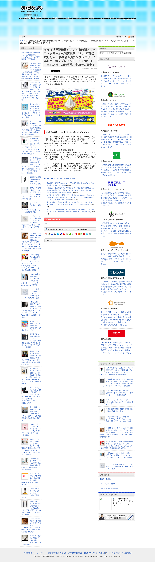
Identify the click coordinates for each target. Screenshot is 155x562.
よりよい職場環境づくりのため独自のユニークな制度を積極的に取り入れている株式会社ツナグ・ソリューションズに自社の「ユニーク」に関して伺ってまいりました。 (116, 259)
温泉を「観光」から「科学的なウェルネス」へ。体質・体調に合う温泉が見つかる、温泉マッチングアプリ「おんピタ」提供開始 (31, 340)
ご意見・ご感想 (105, 479)
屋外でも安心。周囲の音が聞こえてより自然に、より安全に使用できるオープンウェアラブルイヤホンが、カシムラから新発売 (31, 110)
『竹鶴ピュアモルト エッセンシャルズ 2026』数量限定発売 (31, 493)
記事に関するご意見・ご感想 (78, 553)
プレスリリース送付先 (107, 484)
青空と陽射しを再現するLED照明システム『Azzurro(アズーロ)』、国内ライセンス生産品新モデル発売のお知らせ (31, 413)
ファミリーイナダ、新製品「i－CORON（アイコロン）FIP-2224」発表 (31, 540)
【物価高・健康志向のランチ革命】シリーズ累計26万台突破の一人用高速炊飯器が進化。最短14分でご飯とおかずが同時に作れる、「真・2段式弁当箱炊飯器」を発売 (70, 190)
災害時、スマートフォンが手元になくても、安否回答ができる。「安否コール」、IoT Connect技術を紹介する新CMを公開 (31, 357)
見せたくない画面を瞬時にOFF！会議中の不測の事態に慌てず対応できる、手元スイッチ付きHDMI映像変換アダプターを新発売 (31, 127)
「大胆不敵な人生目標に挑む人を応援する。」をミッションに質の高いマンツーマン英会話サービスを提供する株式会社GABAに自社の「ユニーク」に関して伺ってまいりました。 (116, 170)
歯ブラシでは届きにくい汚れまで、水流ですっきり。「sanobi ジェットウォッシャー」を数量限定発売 (119, 393)
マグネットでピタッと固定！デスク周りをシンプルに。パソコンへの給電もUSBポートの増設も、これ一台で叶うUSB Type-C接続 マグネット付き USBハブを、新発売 (31, 91)
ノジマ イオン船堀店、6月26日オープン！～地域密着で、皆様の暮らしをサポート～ (31, 325)
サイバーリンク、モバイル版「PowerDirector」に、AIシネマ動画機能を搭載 (119, 402)
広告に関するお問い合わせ (109, 488)
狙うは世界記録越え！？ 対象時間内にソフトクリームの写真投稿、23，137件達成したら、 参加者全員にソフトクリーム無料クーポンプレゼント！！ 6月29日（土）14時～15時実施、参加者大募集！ (70, 57)
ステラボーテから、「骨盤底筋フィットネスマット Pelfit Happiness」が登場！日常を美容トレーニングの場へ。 (31, 222)
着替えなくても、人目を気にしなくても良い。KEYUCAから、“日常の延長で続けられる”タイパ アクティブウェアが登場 (31, 508)
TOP (21, 41)
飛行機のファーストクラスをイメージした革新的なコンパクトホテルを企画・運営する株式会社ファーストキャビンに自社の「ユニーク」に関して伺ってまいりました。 (116, 81)
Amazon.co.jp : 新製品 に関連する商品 (59, 178)
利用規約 (26, 553)
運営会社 (127, 553)
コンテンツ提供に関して (114, 553)
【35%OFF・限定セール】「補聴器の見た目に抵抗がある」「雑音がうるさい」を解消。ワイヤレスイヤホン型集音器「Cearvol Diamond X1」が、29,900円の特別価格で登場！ (31, 242)
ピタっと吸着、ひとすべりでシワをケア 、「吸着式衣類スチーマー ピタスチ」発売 (31, 293)
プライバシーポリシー (39, 553)
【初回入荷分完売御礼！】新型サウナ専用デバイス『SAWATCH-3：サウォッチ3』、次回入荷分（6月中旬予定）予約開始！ (31, 525)
